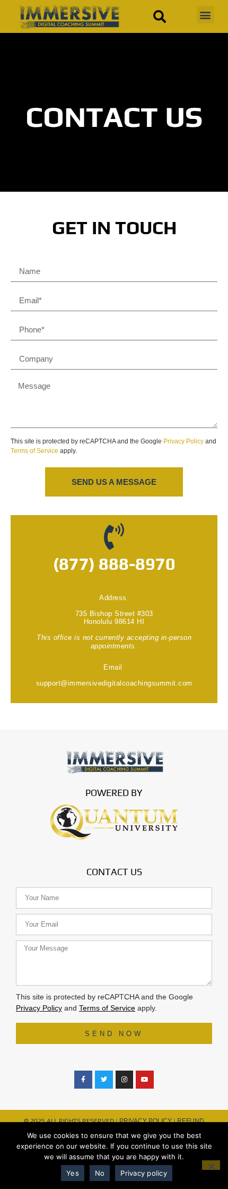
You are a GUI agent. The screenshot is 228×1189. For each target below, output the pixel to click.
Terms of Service (34, 451)
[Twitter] (104, 1080)
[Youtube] (145, 1080)
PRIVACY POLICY (145, 1121)
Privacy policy (143, 1173)
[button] (205, 14)
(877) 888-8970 (114, 564)
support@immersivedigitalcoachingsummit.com (114, 683)
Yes (72, 1173)
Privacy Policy (183, 441)
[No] (211, 1165)
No (100, 1173)
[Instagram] (125, 1080)
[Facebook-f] (83, 1080)
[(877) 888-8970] (114, 536)
